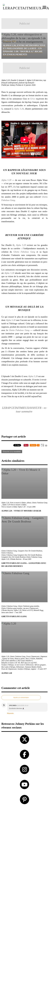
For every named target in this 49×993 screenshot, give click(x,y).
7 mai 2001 (18, 612)
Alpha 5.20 (19, 109)
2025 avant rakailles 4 (8, 661)
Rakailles (39, 658)
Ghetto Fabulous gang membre (11, 608)
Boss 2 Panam (30, 658)
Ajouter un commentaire (21, 697)
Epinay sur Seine (8, 658)
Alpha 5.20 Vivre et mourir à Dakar (14, 505)
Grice (32, 99)
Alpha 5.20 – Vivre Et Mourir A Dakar (21, 511)
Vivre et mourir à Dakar (18, 503)
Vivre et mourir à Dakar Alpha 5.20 (13, 507)
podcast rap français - (27, 83)
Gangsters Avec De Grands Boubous (30, 551)
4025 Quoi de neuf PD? (29, 663)
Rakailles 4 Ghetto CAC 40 (10, 663)
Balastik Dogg (38, 610)
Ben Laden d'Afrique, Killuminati (12, 667)
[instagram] (24, 769)
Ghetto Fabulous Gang (24, 252)
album (29, 503)
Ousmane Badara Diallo (33, 667)
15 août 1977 (42, 669)
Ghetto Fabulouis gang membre (28, 606)
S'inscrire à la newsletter (12, 452)
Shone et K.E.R (27, 610)
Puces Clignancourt (32, 656)
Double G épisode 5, (19, 80)
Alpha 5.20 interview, (35, 80)
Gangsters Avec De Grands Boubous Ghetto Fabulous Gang (21, 557)
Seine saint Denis (7, 612)
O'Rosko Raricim (15, 559)
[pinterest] (24, 799)
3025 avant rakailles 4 (24, 661)
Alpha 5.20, (6, 80)
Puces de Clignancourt (9, 669)
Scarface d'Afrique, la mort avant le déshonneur (17, 665)
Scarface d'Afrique (24, 669)
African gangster (40, 665)
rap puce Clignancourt (30, 608)
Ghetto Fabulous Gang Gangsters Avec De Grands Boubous (21, 555)
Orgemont (43, 656)
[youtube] (24, 784)
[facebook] (24, 754)
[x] (24, 739)
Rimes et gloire (20, 658)
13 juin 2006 (31, 507)
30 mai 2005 (27, 559)
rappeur (33, 669)
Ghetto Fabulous (7, 553)
